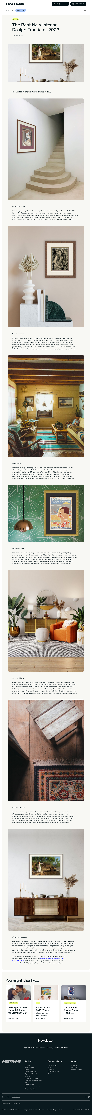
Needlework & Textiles (31, 1078)
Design (15, 19)
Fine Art (27, 1065)
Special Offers (52, 1065)
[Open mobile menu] (85, 10)
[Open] (26, 10)
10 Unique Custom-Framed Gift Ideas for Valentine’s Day (17, 1010)
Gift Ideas (13, 1003)
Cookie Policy (16, 1103)
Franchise (74, 1067)
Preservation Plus (30, 1089)
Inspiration (51, 1069)
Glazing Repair (29, 1084)
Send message (79, 4)
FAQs (49, 1074)
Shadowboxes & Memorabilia (33, 1080)
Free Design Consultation (32, 1087)
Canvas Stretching (30, 1071)
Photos (27, 1069)
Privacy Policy (6, 1103)
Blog (49, 1067)
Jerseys (27, 1076)
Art (38, 1003)
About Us (74, 1065)
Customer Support (53, 1071)
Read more (11, 1018)
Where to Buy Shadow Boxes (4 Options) (71, 1010)
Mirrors (27, 1082)
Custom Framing (70, 1003)
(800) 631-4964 (61, 4)
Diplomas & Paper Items (32, 1074)
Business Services (76, 1069)
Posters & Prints (29, 1067)
